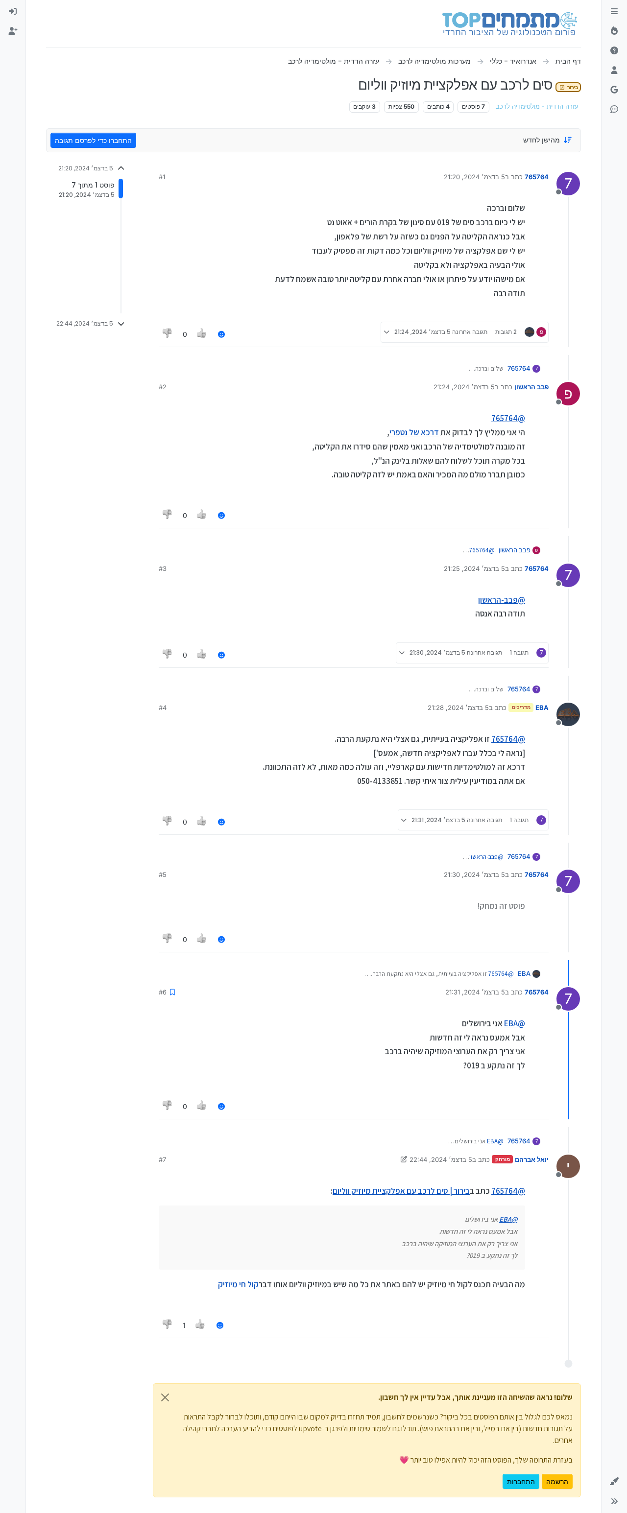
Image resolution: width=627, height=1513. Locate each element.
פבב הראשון (531, 387)
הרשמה (557, 1481)
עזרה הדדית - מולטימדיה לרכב (537, 106)
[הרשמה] (13, 31)
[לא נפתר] (614, 51)
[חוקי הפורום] (614, 12)
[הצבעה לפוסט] (202, 334)
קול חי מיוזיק (238, 1284)
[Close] (165, 1397)
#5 (163, 874)
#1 (162, 177)
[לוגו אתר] (509, 23)
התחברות (521, 1481)
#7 (162, 1159)
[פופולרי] (614, 31)
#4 (163, 707)
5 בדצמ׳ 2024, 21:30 (474, 874)
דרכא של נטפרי (414, 432)
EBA (542, 707)
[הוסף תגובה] (221, 334)
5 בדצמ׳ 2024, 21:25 (474, 568)
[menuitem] (13, 12)
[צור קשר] (614, 110)
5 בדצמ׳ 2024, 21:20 (474, 177)
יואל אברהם (532, 1159)
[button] (614, 1481)
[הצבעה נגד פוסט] (167, 334)
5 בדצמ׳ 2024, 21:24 (464, 387)
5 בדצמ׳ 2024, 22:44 (441, 1159)
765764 (537, 177)
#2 (163, 387)
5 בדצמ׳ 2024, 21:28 (458, 707)
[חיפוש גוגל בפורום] (614, 90)
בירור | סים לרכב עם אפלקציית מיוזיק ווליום (401, 1190)
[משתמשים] (614, 70)
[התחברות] (13, 12)
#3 (163, 568)
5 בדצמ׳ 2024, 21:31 (475, 992)
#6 (163, 992)
